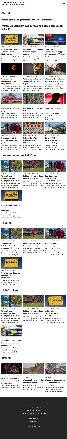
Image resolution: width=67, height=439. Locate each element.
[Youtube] (39, 402)
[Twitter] (33, 402)
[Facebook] (28, 402)
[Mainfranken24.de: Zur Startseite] (12, 3)
